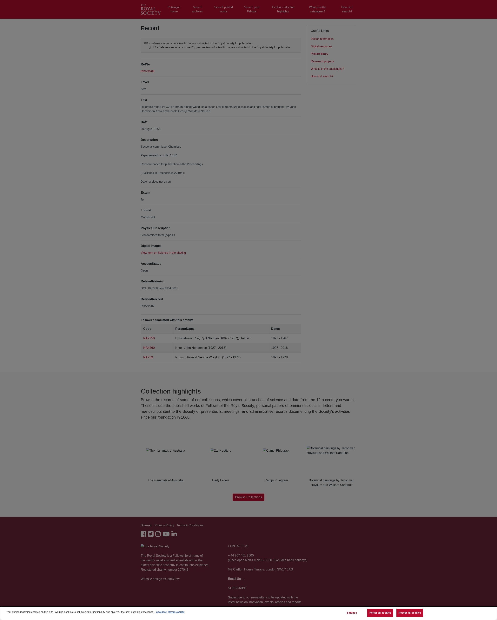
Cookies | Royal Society (170, 611)
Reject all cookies (380, 612)
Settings (352, 612)
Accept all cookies (410, 612)
